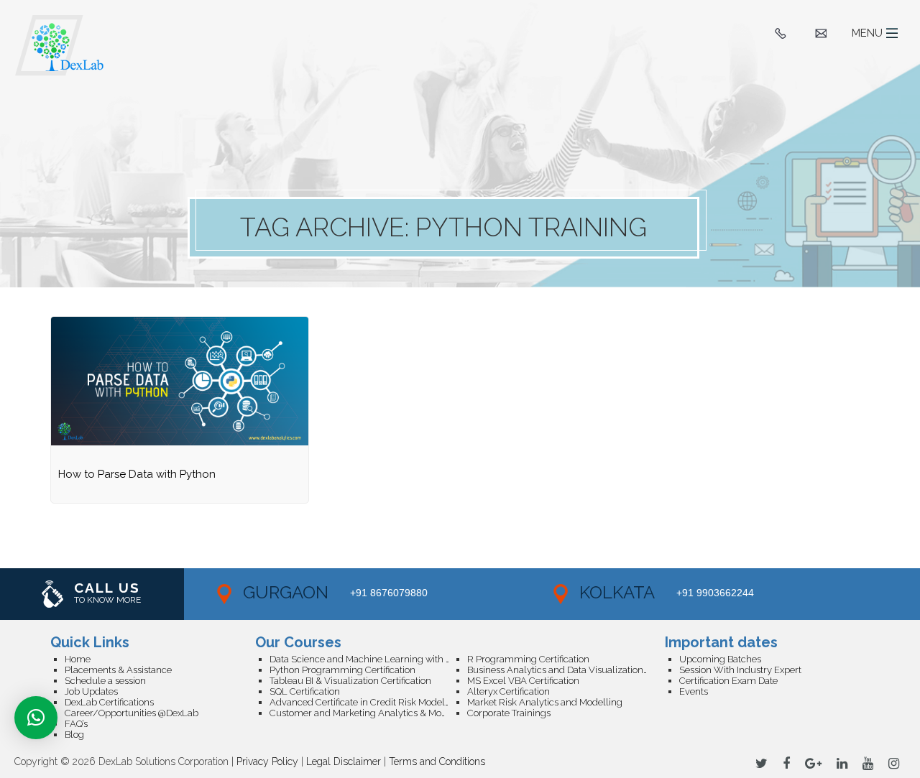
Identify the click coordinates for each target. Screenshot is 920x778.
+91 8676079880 (389, 592)
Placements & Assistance (118, 669)
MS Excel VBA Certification (523, 680)
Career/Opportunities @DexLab (131, 713)
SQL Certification (305, 691)
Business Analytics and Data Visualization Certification (566, 669)
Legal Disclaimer (343, 761)
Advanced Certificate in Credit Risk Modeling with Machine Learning (368, 702)
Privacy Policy (267, 761)
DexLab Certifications (109, 702)
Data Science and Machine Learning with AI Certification (368, 659)
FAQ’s (76, 723)
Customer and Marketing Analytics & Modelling (368, 713)
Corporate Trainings (509, 713)
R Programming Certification (528, 659)
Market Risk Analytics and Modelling (544, 702)
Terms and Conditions (437, 761)
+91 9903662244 (715, 592)
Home (78, 659)
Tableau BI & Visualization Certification (350, 680)
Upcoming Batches (720, 659)
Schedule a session (105, 680)
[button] (36, 717)
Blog (74, 734)
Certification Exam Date (728, 680)
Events (693, 691)
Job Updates (91, 691)
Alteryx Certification (508, 691)
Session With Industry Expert (740, 669)
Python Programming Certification (342, 669)
